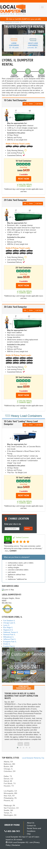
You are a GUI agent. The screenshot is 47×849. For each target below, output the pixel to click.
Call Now (38, 104)
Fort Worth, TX (10, 783)
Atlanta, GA (8, 762)
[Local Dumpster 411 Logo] (13, 9)
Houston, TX (9, 786)
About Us (30, 823)
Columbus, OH (9, 771)
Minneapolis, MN (10, 793)
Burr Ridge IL (8, 627)
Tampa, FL (8, 813)
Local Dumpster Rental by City (33, 758)
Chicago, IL (8, 769)
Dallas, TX (8, 776)
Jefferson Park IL (9, 639)
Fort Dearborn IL (9, 621)
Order (31, 104)
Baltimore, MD (9, 764)
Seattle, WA (8, 810)
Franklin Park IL (9, 646)
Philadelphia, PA (10, 798)
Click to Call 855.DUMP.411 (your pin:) (24, 19)
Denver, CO (8, 779)
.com (23, 842)
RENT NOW (23, 179)
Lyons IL (6, 625)
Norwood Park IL (9, 635)
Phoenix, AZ (8, 800)
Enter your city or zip (12, 524)
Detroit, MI (8, 781)
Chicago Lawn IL (9, 623)
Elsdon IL (6, 644)
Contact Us (31, 826)
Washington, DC (10, 815)
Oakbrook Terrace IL (10, 632)
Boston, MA (8, 766)
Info (25, 104)
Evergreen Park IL (9, 642)
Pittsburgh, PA (9, 805)
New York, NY (9, 796)
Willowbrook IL (8, 637)
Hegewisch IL (8, 630)
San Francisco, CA (11, 808)
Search (27, 528)
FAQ (28, 834)
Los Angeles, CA (10, 791)
